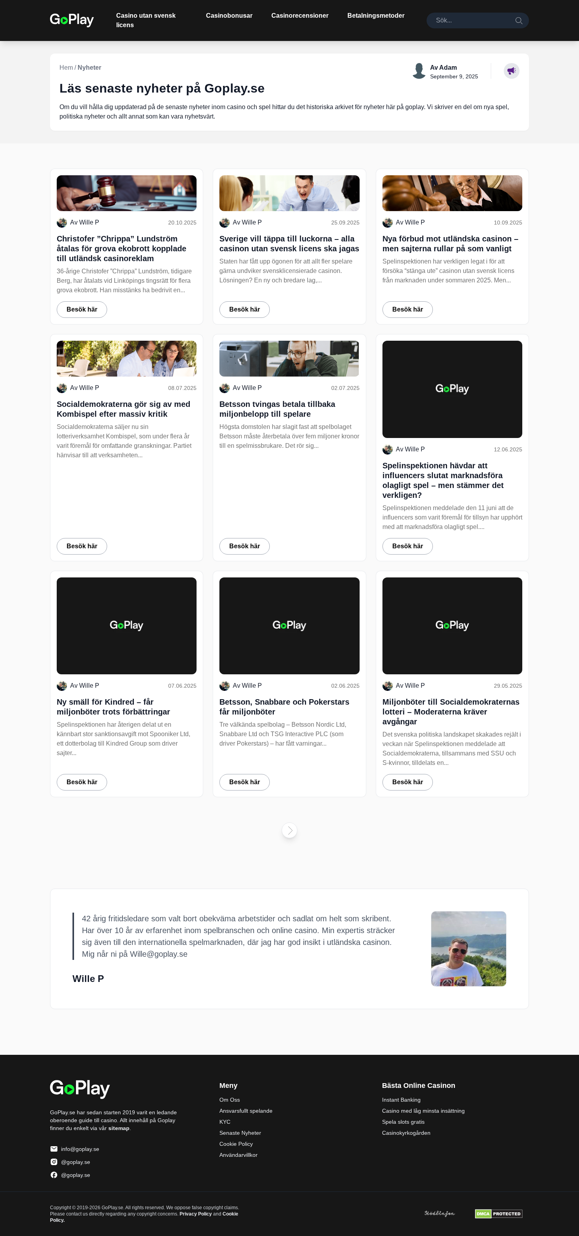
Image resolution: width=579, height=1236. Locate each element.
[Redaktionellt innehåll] (512, 71)
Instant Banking (401, 1100)
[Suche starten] (519, 20)
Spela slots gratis (403, 1122)
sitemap (119, 1128)
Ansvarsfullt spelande (246, 1111)
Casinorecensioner (299, 15)
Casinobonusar (229, 15)
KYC (224, 1122)
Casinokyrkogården (406, 1133)
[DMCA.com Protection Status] (499, 1214)
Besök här (82, 309)
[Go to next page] (289, 830)
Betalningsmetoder (376, 15)
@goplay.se (75, 1162)
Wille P (89, 222)
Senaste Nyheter (240, 1133)
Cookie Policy (236, 1144)
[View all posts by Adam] (419, 71)
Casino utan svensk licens (146, 20)
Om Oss (229, 1100)
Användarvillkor (238, 1155)
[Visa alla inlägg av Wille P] (468, 948)
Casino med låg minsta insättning (423, 1111)
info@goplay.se (80, 1149)
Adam (448, 67)
